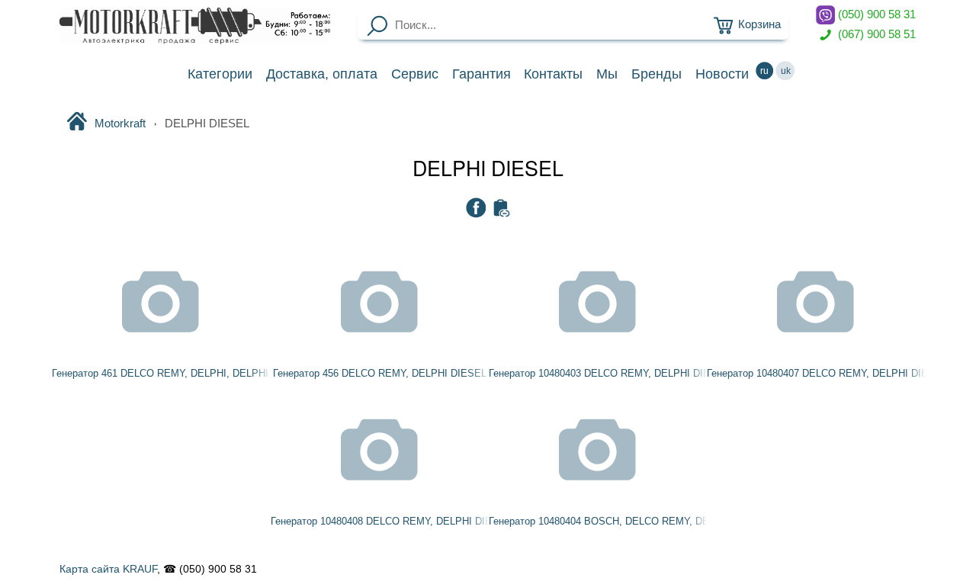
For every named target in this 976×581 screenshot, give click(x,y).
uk (786, 71)
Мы (607, 74)
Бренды (656, 74)
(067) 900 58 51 (875, 33)
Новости (722, 74)
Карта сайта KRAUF (108, 569)
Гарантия (481, 74)
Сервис (414, 74)
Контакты (553, 74)
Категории (220, 74)
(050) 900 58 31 (875, 14)
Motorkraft (120, 123)
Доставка (321, 74)
